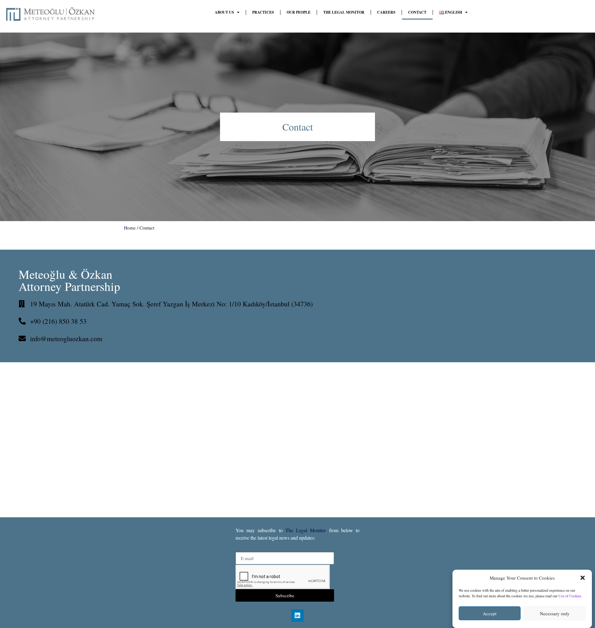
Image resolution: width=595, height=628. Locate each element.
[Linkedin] (297, 615)
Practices (263, 12)
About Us (224, 12)
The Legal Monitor (343, 12)
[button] (583, 578)
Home (130, 228)
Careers (386, 12)
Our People (299, 12)
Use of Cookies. (570, 595)
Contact (417, 12)
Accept (489, 613)
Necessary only (555, 613)
